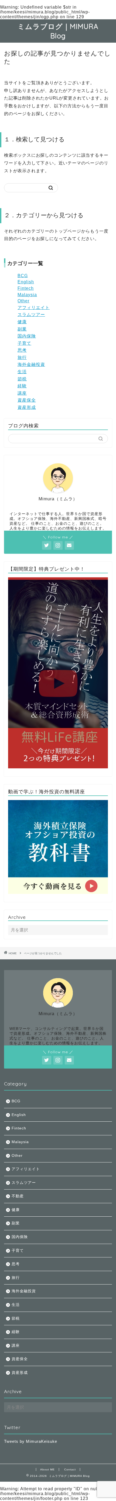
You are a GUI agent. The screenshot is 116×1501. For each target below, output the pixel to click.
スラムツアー (31, 314)
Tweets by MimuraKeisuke (30, 1441)
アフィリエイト (34, 307)
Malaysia (27, 294)
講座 (22, 393)
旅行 (22, 357)
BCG (23, 275)
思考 (22, 350)
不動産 (18, 1196)
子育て (24, 343)
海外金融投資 (31, 364)
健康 (22, 322)
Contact (70, 1469)
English (26, 282)
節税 (22, 379)
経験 (22, 386)
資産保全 (27, 400)
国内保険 (27, 336)
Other (23, 301)
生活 (22, 371)
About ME (47, 1469)
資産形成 (27, 407)
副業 (22, 329)
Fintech (26, 288)
